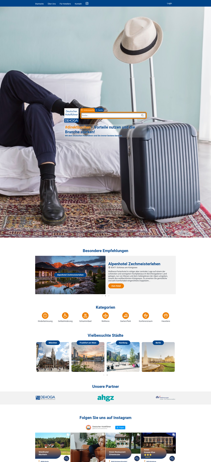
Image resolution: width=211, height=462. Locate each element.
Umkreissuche (89, 110)
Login (169, 3)
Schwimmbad (85, 321)
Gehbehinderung (65, 321)
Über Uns (52, 4)
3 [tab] (109, 296)
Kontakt (78, 4)
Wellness (105, 321)
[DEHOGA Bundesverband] (59, 398)
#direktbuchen (78, 127)
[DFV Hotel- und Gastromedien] (152, 398)
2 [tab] (105, 296)
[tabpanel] (105, 275)
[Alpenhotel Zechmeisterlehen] (70, 293)
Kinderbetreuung (45, 321)
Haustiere (166, 321)
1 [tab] (102, 296)
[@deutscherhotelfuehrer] (88, 427)
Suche (100, 110)
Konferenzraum (146, 321)
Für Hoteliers (65, 4)
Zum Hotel (116, 286)
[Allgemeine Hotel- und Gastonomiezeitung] (105, 398)
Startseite (39, 4)
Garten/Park (125, 321)
